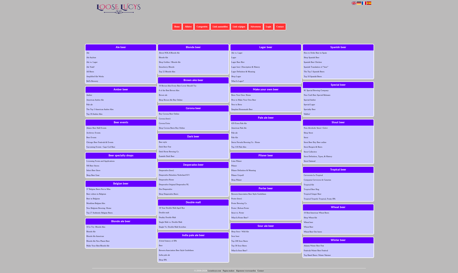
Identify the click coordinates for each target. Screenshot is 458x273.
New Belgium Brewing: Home (98, 208)
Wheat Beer (308, 227)
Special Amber (310, 100)
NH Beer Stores (92, 166)
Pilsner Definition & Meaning (243, 170)
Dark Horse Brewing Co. (169, 151)
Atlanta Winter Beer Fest (314, 246)
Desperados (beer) (166, 170)
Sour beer (235, 236)
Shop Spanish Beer (311, 57)
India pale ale (164, 255)
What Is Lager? (237, 81)
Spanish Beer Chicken (313, 62)
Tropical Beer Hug (311, 189)
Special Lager (309, 104)
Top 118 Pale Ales (238, 147)
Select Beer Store (93, 170)
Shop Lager (236, 76)
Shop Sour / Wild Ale (240, 231)
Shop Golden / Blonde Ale (170, 62)
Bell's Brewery (92, 81)
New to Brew (236, 104)
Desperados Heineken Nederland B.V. (174, 175)
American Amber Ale (95, 100)
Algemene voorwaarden (246, 271)
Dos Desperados (165, 189)
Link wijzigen (239, 26)
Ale (87, 53)
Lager (233, 57)
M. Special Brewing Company (316, 90)
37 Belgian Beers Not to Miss (98, 189)
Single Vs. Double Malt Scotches (172, 227)
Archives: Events (93, 133)
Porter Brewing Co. (239, 203)
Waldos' (307, 114)
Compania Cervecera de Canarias (317, 180)
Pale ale (89, 104)
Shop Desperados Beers (168, 194)
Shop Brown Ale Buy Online (170, 100)
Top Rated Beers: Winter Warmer (317, 255)
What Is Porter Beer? (239, 217)
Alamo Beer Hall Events (96, 128)
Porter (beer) (236, 199)
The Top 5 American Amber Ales (99, 109)
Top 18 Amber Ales (94, 114)
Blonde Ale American (95, 236)
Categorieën (202, 26)
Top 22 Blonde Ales (167, 71)
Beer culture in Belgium (96, 194)
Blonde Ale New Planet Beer (98, 241)
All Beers (90, 71)
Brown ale (163, 95)
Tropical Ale (309, 185)
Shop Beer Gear (92, 175)
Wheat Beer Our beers (313, 232)
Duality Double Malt (167, 217)
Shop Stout (308, 133)
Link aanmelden (220, 26)
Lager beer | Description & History (245, 67)
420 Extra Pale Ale (239, 123)
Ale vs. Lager (92, 62)
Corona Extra (164, 123)
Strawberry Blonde (166, 67)
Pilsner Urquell (237, 175)
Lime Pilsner (236, 161)
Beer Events (91, 137)
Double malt (164, 212)
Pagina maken (228, 271)
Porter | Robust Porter (240, 208)
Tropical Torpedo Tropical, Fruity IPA (319, 199)
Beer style (163, 142)
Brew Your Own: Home (241, 95)
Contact (280, 26)
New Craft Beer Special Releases (317, 95)
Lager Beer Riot (237, 62)
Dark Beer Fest (165, 147)
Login (268, 26)
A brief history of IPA (168, 241)
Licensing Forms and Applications (100, 161)
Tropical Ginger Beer (312, 194)
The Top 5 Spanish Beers (314, 71)
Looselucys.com (214, 271)
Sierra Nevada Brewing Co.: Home (245, 142)
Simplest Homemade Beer (242, 109)
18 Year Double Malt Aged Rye (172, 208)
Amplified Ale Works (95, 76)
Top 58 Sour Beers (239, 246)
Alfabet (188, 26)
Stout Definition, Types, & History (318, 156)
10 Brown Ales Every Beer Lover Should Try (177, 86)
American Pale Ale (239, 128)
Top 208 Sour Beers (239, 241)
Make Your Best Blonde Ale (97, 246)
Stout (306, 137)
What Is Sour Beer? (239, 250)
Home (177, 26)
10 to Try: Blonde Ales (95, 227)
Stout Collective (310, 152)
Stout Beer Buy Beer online (315, 142)
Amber (89, 95)
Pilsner (234, 166)
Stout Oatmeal (309, 161)
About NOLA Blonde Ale (169, 53)
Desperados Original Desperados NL (174, 184)
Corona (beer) (164, 119)
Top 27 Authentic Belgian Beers (99, 213)
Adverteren (255, 26)
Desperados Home (166, 180)
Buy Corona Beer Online (169, 114)
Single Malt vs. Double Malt (170, 222)
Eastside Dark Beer (166, 156)
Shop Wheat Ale (310, 217)
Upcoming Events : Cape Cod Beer (100, 147)
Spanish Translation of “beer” (316, 67)
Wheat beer (308, 222)
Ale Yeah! (90, 67)
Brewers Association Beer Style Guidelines (176, 250)
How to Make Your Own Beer (243, 100)
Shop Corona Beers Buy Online (172, 128)
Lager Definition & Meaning (243, 71)
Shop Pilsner (236, 180)
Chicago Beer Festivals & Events (99, 142)
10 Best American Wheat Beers (316, 213)
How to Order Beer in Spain (315, 53)
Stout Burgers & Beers (313, 147)
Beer (161, 245)
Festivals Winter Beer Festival (316, 250)
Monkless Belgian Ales (95, 203)
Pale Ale (234, 137)
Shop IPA (163, 260)
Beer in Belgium (93, 199)
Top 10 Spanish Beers (313, 76)
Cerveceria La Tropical (313, 175)
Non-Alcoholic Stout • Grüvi (316, 128)
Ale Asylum (91, 57)
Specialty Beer (310, 109)
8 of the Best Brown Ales (169, 90)
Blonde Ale (91, 231)
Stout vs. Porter (237, 213)
